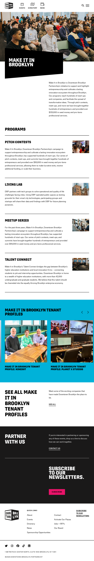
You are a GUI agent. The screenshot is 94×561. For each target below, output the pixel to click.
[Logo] (9, 8)
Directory (31, 524)
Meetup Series (17, 220)
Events (30, 519)
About (29, 515)
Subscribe (57, 492)
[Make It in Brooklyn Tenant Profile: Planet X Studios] (72, 341)
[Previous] (82, 312)
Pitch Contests (18, 142)
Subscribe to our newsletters (82, 513)
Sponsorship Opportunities (38, 532)
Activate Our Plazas (62, 519)
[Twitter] (6, 545)
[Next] (88, 312)
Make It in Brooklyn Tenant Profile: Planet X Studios (68, 368)
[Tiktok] (24, 545)
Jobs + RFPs (59, 524)
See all (52, 404)
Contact (57, 515)
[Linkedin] (29, 545)
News (29, 528)
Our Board (58, 528)
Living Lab (13, 184)
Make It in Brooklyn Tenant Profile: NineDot (22, 368)
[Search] (83, 5)
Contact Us (54, 448)
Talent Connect (18, 259)
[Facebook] (18, 545)
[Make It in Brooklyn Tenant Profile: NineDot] (26, 341)
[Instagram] (12, 545)
